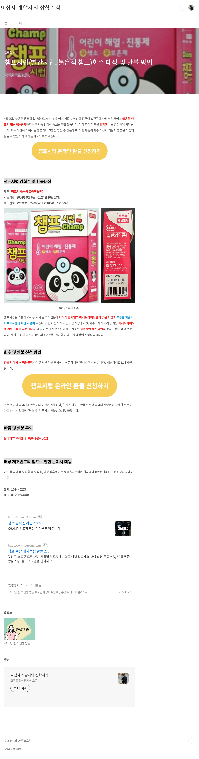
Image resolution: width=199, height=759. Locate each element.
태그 (22, 23)
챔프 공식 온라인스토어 (25, 523)
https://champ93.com (22, 517)
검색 (182, 8)
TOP (191, 740)
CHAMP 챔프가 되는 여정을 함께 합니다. (34, 528)
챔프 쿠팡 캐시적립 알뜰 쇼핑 (29, 551)
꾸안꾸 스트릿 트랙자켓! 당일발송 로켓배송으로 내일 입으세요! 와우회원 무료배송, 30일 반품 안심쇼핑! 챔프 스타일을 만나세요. (69, 558)
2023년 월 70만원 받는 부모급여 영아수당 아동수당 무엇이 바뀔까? (46, 592)
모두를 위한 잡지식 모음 (23, 680)
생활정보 (14, 585)
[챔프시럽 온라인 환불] (69, 144)
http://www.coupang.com (24, 545)
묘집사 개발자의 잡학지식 (30, 7)
